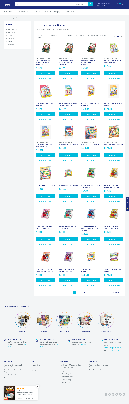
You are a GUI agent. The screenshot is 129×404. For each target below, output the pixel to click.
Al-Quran (35, 12)
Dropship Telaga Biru (67, 368)
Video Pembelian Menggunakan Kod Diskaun (99, 366)
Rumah (6, 18)
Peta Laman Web (37, 371)
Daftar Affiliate (65, 382)
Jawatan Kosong (65, 380)
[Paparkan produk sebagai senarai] (121, 36)
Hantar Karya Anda (66, 377)
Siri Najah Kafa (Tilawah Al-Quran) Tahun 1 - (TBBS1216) (45, 270)
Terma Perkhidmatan (10, 375)
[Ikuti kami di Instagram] (113, 394)
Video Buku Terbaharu (96, 370)
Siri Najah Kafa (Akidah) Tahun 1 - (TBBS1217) (66, 270)
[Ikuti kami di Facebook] (106, 394)
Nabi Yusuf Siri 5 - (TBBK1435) (68, 185)
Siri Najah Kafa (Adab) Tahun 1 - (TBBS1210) (90, 186)
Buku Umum (8, 12)
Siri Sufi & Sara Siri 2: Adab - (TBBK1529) (45, 105)
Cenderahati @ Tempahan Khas (70, 365)
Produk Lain (47, 12)
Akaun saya (101, 5)
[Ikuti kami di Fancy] (124, 394)
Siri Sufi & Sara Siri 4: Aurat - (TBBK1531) (90, 105)
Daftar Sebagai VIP (66, 374)
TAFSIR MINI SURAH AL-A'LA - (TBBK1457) (113, 270)
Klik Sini (83, 344)
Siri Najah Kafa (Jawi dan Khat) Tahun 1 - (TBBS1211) (112, 186)
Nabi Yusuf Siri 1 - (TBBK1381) (68, 144)
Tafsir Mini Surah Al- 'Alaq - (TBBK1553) (90, 270)
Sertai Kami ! (70, 12)
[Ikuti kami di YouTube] (116, 394)
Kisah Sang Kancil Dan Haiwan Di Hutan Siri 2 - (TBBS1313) (66, 63)
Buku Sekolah (21, 12)
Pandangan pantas (45, 78)
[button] (37, 386)
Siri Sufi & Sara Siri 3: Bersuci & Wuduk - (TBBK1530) (68, 105)
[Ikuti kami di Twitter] (109, 394)
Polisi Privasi (8, 378)
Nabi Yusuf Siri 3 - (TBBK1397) (113, 144)
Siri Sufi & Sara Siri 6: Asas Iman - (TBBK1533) (44, 146)
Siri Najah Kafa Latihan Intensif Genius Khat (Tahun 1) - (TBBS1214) (90, 228)
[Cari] (90, 4)
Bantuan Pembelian (118, 351)
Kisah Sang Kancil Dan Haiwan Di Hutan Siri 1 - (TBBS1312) (43, 63)
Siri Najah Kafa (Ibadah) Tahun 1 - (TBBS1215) (111, 227)
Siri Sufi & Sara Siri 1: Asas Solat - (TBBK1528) (112, 62)
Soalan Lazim (36, 374)
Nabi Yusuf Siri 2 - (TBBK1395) (90, 144)
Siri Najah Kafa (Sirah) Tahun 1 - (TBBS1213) (68, 227)
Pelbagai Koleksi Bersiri (16, 18)
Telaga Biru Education (43, 58)
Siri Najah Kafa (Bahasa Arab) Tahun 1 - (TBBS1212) (45, 227)
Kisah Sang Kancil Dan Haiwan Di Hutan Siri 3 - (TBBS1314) (89, 63)
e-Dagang (57, 12)
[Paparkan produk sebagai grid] (118, 36)
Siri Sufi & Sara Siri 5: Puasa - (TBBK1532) (113, 105)
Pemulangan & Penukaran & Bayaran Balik (13, 366)
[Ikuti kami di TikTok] (120, 394)
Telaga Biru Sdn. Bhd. (110, 58)
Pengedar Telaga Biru (67, 371)
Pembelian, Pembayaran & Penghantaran (12, 371)
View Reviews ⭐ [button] (127, 203)
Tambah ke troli (45, 73)
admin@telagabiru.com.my (113, 348)
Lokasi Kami (36, 368)
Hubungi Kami (36, 365)
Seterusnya (116, 292)
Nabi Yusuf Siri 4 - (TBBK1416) (45, 185)
